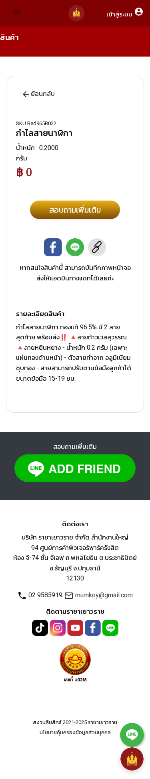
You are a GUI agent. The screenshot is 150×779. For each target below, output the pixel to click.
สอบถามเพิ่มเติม (75, 210)
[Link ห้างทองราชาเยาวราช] (76, 13)
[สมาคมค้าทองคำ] (75, 661)
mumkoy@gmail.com (98, 595)
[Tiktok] (41, 627)
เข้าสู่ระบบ (125, 12)
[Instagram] (58, 627)
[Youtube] (76, 627)
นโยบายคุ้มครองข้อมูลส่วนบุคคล (75, 732)
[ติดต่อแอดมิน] (132, 734)
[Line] (110, 627)
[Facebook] (93, 627)
